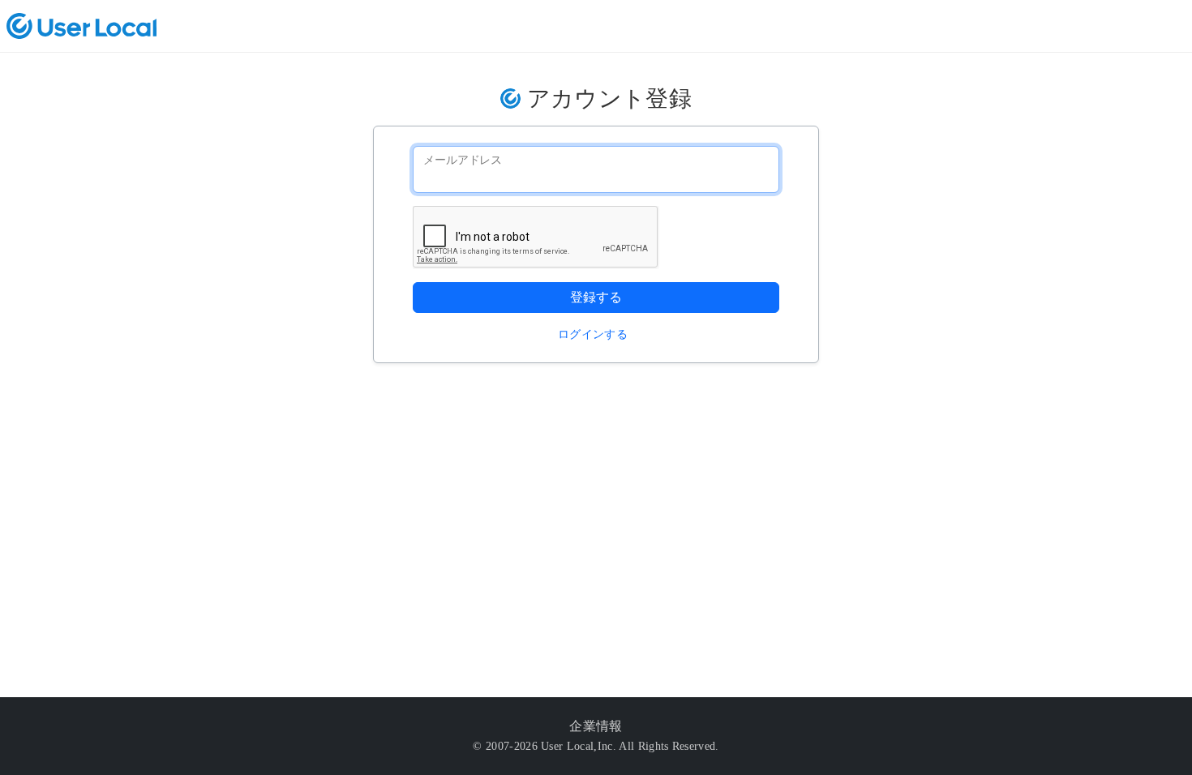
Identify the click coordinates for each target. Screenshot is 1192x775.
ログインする (593, 334)
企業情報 (595, 726)
